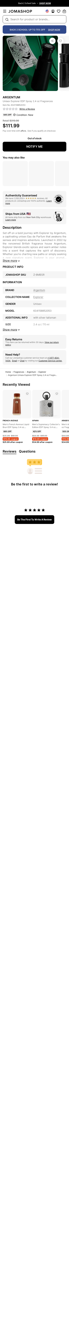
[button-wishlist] (59, 11)
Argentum (31, 372)
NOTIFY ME (34, 146)
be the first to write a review (34, 519)
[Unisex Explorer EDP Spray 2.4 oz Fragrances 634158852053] (60, 41)
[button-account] (53, 11)
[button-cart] (64, 11)
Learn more (10, 219)
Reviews (9, 451)
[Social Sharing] (52, 41)
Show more (10, 260)
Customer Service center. (50, 360)
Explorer (42, 372)
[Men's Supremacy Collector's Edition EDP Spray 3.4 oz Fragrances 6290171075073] (56, 393)
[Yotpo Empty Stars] (10, 109)
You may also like (14, 157)
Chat (22, 360)
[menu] (5, 11)
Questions (27, 451)
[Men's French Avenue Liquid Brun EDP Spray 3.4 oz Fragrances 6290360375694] (27, 393)
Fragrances (19, 372)
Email (14, 360)
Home (8, 372)
